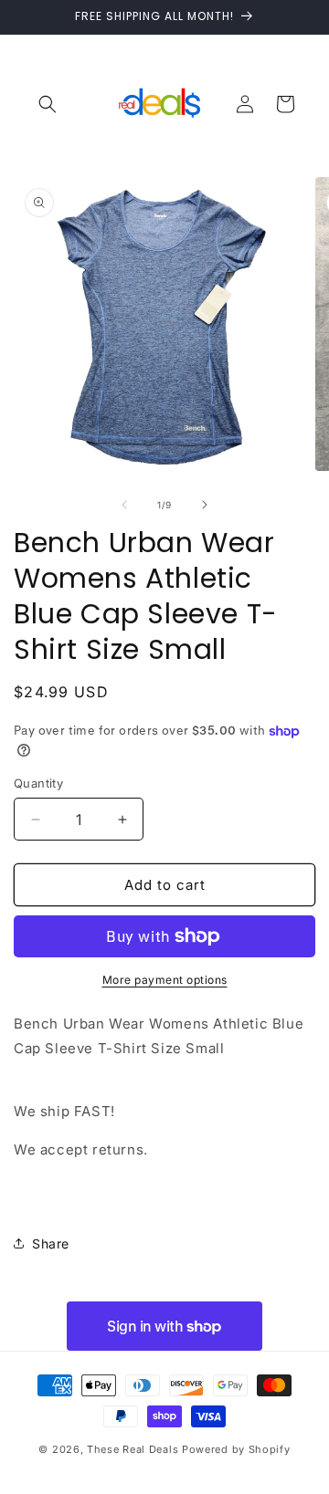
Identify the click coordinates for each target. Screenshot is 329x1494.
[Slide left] (124, 505)
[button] (47, 104)
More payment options (165, 980)
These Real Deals (132, 1449)
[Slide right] (205, 505)
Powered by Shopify (236, 1449)
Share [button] (50, 1243)
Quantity (38, 783)
